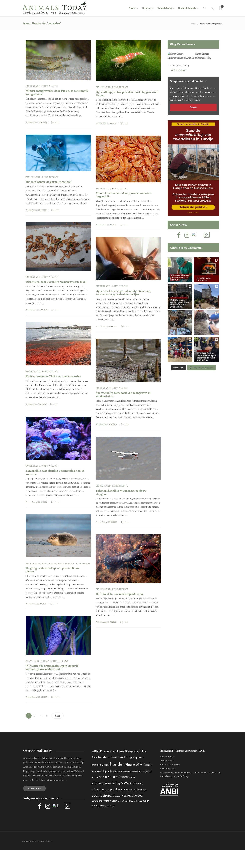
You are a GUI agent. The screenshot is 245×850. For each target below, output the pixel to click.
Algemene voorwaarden (186, 751)
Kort (45, 86)
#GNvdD (30, 661)
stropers (118, 796)
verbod (138, 795)
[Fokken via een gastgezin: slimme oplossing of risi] (180, 296)
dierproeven (138, 757)
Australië (122, 751)
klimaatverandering (106, 783)
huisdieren (96, 771)
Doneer (193, 107)
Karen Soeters (202, 54)
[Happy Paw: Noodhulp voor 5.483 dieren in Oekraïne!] (180, 322)
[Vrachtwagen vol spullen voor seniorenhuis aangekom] (180, 349)
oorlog (107, 790)
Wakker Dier (127, 801)
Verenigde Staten (101, 800)
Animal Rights (109, 751)
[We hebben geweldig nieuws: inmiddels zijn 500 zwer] (180, 269)
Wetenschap (83, 563)
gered (106, 765)
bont (136, 751)
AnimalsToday (31, 122)
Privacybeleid (166, 751)
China (142, 751)
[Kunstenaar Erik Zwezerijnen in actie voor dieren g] (206, 269)
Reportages (148, 8)
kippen (132, 777)
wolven (102, 806)
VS (119, 800)
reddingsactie (140, 789)
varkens (127, 795)
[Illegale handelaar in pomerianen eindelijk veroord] (206, 349)
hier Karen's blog (181, 65)
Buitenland (33, 86)
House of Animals (187, 8)
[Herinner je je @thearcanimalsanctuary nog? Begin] (206, 296)
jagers (95, 777)
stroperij (109, 795)
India (120, 771)
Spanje (97, 795)
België (130, 751)
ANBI (202, 751)
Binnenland (103, 87)
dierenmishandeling (117, 757)
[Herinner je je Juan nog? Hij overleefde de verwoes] (206, 322)
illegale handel (109, 771)
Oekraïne (137, 783)
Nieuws (132, 8)
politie (131, 790)
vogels (113, 800)
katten (123, 777)
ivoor (142, 771)
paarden (115, 789)
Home (193, 24)
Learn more (34, 788)
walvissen (138, 801)
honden (117, 764)
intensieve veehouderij (131, 771)
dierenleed (97, 757)
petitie (123, 789)
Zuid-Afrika (110, 806)
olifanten (98, 789)
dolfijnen (96, 764)
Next (57, 716)
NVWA (126, 783)
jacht (148, 771)
